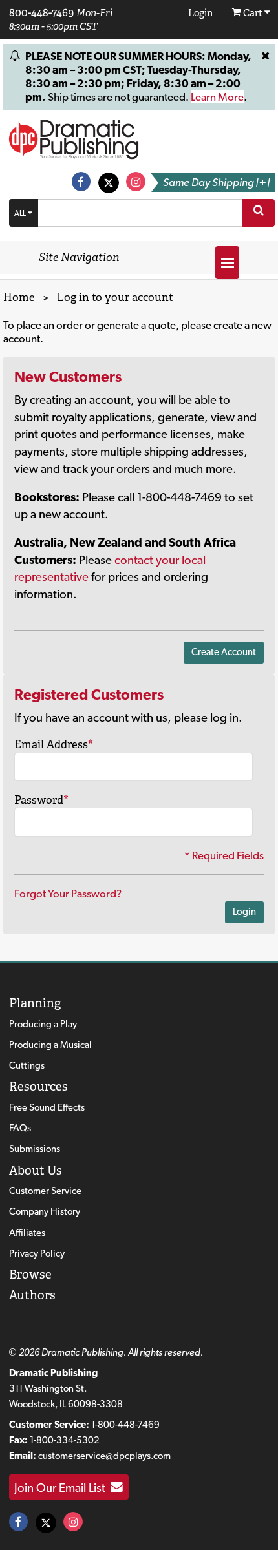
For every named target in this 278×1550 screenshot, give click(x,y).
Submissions (34, 1149)
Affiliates (27, 1233)
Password (41, 800)
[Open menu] (227, 262)
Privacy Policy (37, 1253)
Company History (44, 1211)
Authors (32, 1295)
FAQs (20, 1128)
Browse (30, 1274)
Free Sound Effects (47, 1107)
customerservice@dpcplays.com (104, 1455)
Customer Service (45, 1191)
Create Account (223, 652)
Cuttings (27, 1065)
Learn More (217, 96)
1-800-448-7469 (125, 1424)
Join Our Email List (62, 1487)
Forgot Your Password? (68, 893)
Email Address (53, 744)
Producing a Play (43, 1024)
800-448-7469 (41, 12)
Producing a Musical (50, 1045)
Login (244, 911)
